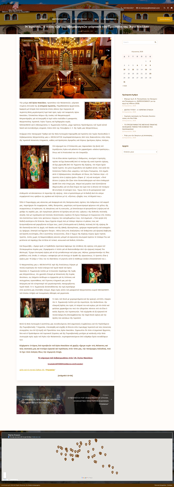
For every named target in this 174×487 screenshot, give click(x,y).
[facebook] (168, 8)
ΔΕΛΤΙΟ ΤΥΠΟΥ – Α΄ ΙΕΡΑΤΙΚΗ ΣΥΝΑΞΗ (138, 110)
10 (124, 69)
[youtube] (171, 8)
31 (124, 82)
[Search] (155, 42)
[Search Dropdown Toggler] (164, 8)
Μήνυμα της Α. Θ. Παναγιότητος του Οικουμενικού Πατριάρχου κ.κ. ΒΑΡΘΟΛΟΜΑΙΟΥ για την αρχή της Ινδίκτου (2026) (139, 101)
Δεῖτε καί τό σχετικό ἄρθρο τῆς (37, 370)
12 (133, 69)
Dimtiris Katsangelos (34, 485)
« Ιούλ (125, 86)
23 (150, 74)
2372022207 (128, 8)
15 (146, 69)
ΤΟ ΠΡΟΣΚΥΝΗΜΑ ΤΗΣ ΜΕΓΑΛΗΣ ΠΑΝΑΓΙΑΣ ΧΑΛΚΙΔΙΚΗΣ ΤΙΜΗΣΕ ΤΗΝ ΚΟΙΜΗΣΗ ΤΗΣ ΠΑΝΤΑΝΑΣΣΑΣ (139, 127)
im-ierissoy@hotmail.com (149, 8)
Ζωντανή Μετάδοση (165, 19)
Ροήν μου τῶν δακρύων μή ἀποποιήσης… (139, 135)
